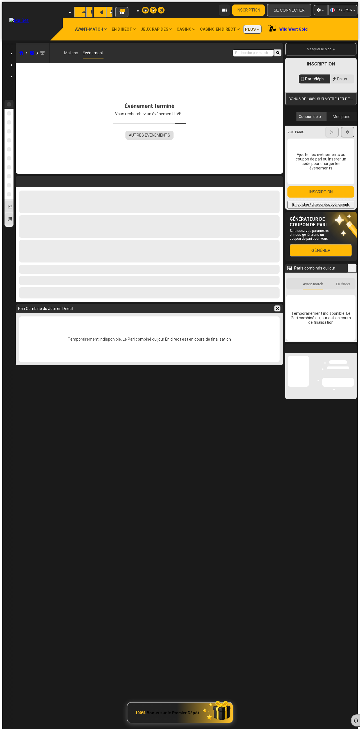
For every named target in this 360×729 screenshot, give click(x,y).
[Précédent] (331, 191)
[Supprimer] (277, 308)
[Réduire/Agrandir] (352, 322)
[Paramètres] (321, 10)
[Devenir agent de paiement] (224, 10)
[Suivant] (348, 191)
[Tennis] (32, 52)
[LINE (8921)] (21, 52)
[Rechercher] (278, 52)
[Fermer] (352, 407)
